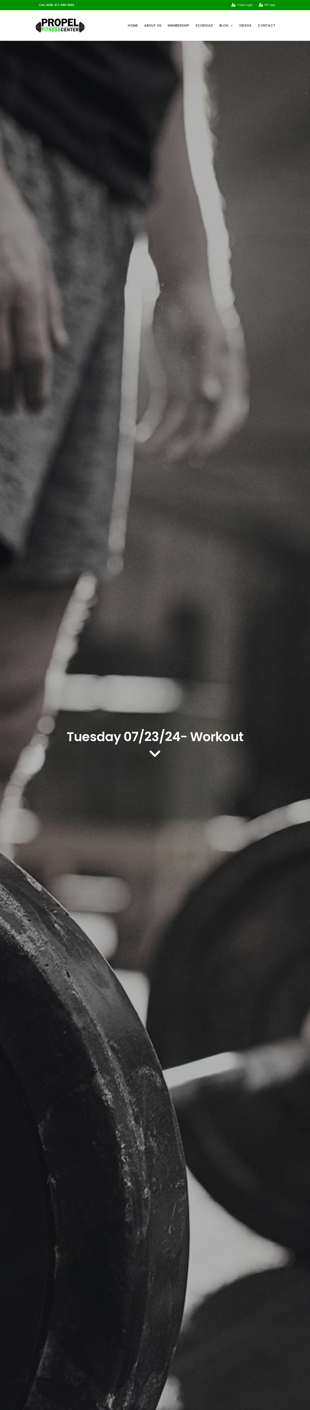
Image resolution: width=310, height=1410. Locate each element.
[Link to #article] (154, 753)
